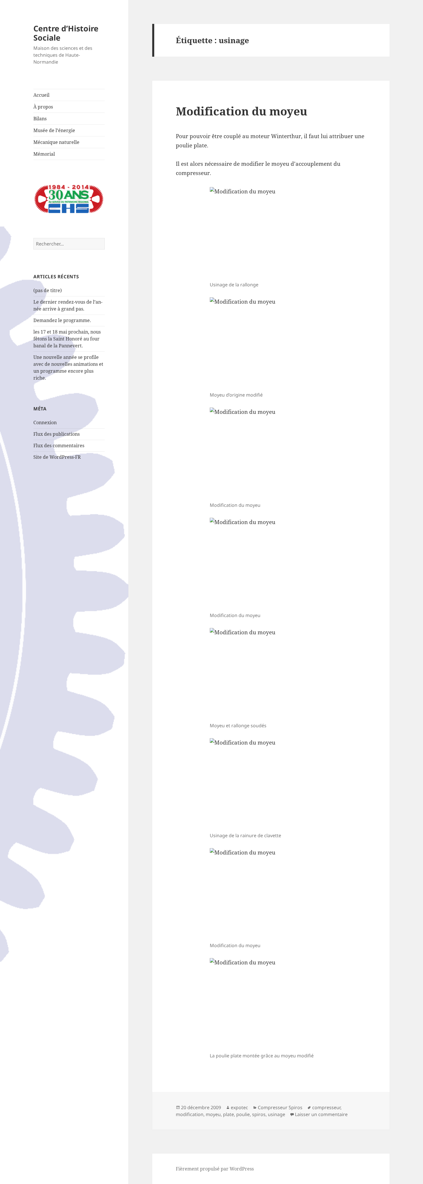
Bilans (40, 118)
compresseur (326, 1107)
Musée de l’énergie (54, 130)
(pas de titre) (47, 290)
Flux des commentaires (58, 445)
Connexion (45, 422)
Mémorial (44, 154)
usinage (276, 1114)
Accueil (41, 95)
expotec (239, 1107)
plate (228, 1114)
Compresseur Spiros (280, 1107)
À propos (43, 107)
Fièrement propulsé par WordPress (215, 1169)
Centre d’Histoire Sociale (65, 33)
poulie (243, 1114)
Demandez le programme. (62, 320)
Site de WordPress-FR (57, 457)
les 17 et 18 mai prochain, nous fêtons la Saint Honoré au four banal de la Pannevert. (67, 339)
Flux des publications (56, 434)
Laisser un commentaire (321, 1114)
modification (189, 1114)
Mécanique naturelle (56, 142)
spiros (259, 1114)
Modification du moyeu (241, 111)
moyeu (213, 1114)
